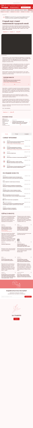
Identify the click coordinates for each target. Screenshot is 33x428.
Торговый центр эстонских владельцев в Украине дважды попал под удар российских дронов (23, 260)
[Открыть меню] (5, 5)
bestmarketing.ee (13, 5)
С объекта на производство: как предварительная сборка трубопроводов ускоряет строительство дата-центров (19, 122)
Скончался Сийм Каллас (11, 153)
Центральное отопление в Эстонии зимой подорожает (17, 157)
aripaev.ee (9, 5)
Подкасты (25, 9)
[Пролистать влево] (11, 122)
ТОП (3, 193)
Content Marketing (8, 202)
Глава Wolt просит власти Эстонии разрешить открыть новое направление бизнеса (6, 228)
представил (15, 59)
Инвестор (12, 9)
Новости (8, 140)
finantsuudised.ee (24, 5)
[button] (12, 297)
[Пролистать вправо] (30, 122)
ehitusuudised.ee (18, 5)
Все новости (3, 9)
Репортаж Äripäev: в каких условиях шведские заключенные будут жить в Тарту (23, 245)
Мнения (21, 9)
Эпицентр (8, 9)
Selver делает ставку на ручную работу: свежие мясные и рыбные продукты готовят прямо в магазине (24, 275)
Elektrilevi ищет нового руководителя (11, 199)
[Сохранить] (29, 140)
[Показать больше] (27, 5)
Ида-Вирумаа (17, 9)
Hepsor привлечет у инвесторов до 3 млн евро (11, 181)
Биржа (4, 180)
